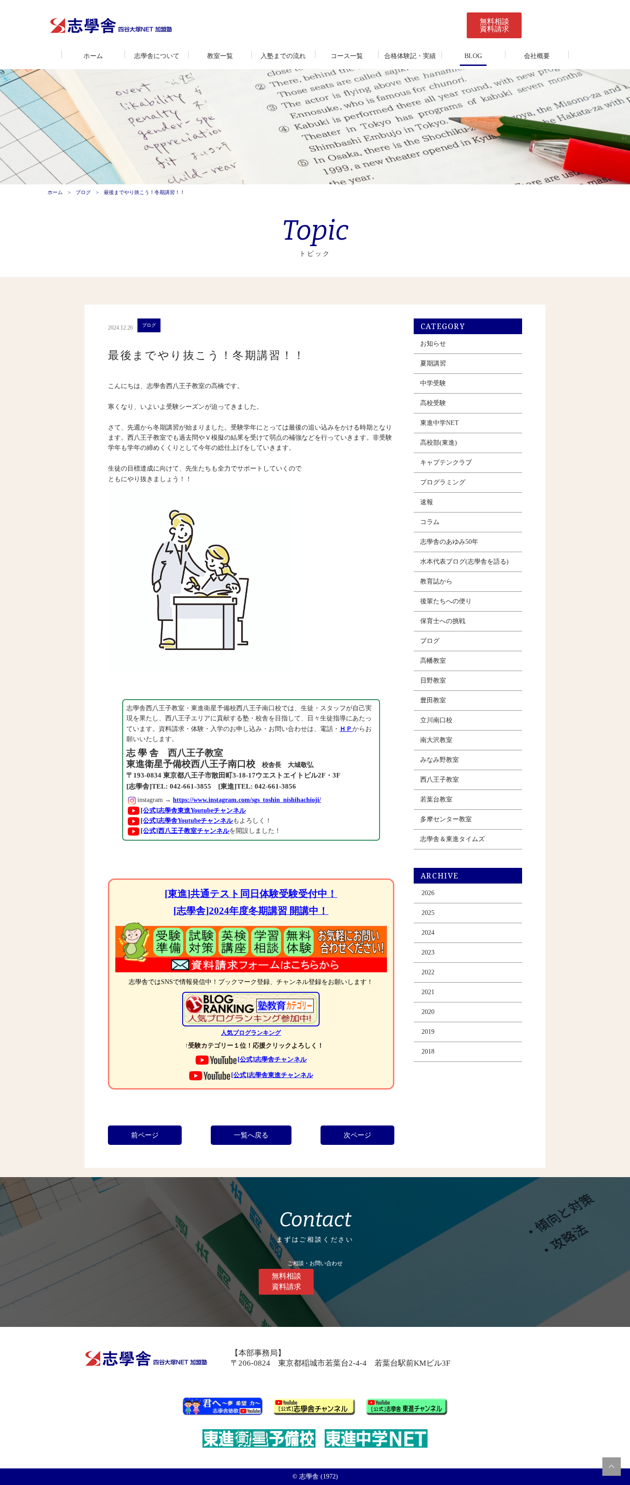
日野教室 (433, 680)
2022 (428, 972)
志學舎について (156, 56)
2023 (428, 952)
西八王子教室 (439, 779)
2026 (428, 893)
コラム (430, 522)
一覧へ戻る (251, 1135)
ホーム (93, 56)
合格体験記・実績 (410, 56)
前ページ (145, 1135)
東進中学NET (439, 422)
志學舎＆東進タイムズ (452, 839)
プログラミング (442, 482)
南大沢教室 (436, 740)
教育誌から (436, 581)
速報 (426, 502)
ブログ (83, 192)
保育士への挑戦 (442, 621)
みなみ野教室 (439, 759)
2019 (428, 1031)
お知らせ (433, 343)
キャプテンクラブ (446, 462)
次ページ (357, 1135)
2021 (428, 992)
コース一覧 (347, 56)
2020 (428, 1011)
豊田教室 (433, 700)
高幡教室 (433, 660)
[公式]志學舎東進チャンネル (272, 1075)
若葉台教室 (436, 799)
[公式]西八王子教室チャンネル (185, 830)
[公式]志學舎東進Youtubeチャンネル (193, 810)
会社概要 (537, 56)
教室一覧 (220, 56)
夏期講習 (433, 363)
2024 (428, 932)
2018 (428, 1051)
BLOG (473, 56)
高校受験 (433, 403)
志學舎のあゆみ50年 (449, 541)
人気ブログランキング (251, 1033)
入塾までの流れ (283, 56)
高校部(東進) (438, 442)
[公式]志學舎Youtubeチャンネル (187, 820)
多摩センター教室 (446, 819)
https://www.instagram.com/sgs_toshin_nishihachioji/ (247, 799)
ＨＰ (345, 728)
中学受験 (433, 383)
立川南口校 (436, 720)
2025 (428, 912)
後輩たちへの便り (446, 601)
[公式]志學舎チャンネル (272, 1059)
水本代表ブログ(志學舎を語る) (464, 561)
